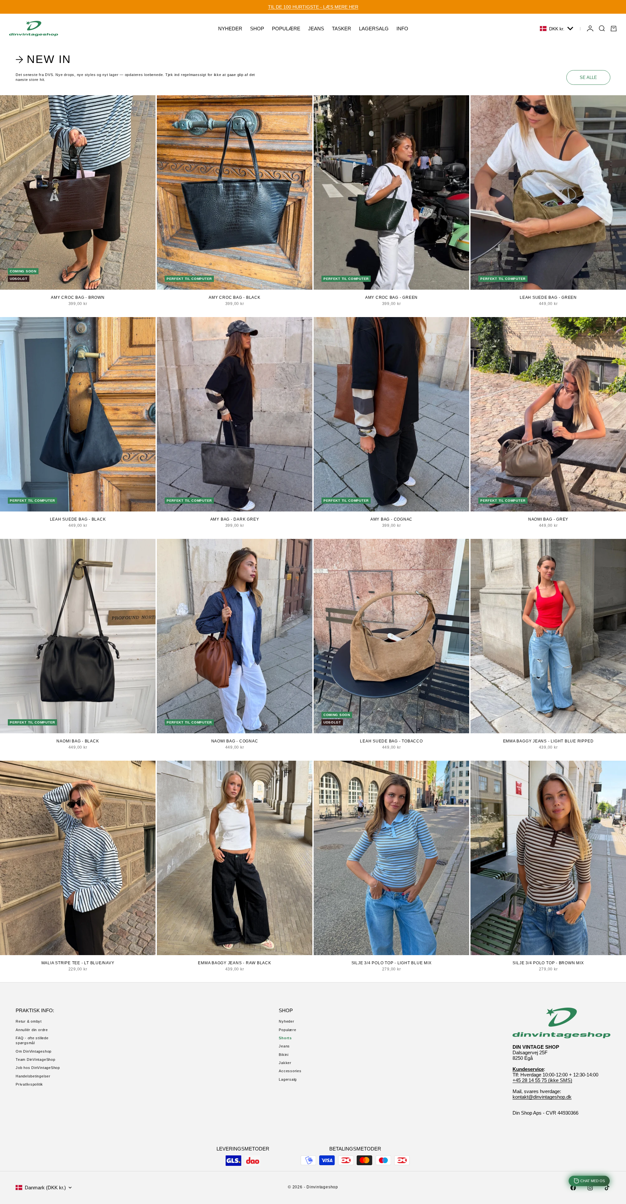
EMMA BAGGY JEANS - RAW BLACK (234, 963)
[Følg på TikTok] (607, 1187)
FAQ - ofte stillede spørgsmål (32, 1040)
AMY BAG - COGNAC (391, 519)
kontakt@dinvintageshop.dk (542, 1097)
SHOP (257, 28)
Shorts (285, 1038)
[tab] (44, 59)
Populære (287, 1030)
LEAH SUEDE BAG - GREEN (548, 297)
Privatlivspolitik (29, 1084)
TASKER (341, 28)
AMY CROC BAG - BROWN (77, 297)
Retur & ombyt (29, 1021)
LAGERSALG (374, 28)
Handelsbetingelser (33, 1076)
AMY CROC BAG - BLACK (234, 297)
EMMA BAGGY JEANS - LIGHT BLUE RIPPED (548, 741)
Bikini (284, 1055)
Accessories (290, 1071)
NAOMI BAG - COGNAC (234, 741)
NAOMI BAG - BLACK (77, 741)
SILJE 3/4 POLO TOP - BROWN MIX (548, 963)
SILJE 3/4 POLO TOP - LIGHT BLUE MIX (391, 963)
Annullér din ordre (32, 1030)
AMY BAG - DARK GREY (234, 519)
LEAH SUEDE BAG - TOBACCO (391, 741)
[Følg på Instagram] (590, 1187)
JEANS (316, 28)
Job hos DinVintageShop (38, 1068)
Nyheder (286, 1021)
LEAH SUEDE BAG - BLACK (78, 519)
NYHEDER (230, 28)
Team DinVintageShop (35, 1059)
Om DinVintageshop (34, 1051)
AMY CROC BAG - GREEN (391, 297)
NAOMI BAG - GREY (548, 519)
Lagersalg (288, 1079)
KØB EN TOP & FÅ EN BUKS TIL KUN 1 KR (313, 6)
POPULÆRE (286, 28)
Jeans (284, 1046)
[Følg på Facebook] (573, 1187)
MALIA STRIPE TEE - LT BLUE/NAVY (77, 963)
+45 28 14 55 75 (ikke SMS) (542, 1080)
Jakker (285, 1063)
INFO (402, 28)
